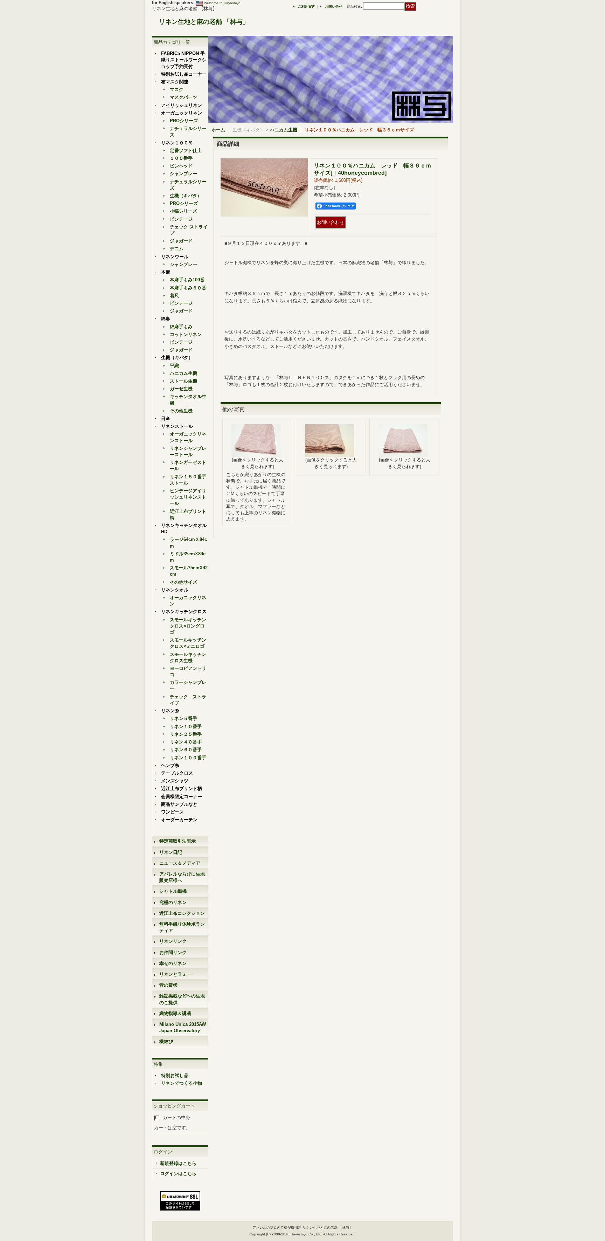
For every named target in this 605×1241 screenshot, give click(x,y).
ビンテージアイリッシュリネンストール (188, 497)
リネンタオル (174, 589)
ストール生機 (183, 381)
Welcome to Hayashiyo (222, 3)
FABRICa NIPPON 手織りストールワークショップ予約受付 (184, 60)
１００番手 (181, 158)
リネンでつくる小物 (181, 1083)
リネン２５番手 (186, 734)
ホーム (218, 129)
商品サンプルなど (179, 804)
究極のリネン (173, 902)
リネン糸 (170, 710)
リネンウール (174, 256)
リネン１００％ (177, 142)
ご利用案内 (306, 6)
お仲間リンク (173, 952)
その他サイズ (183, 582)
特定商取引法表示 (177, 841)
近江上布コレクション (182, 913)
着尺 (174, 295)
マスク (176, 89)
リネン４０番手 (186, 742)
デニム (176, 248)
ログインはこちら (178, 1173)
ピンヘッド (181, 166)
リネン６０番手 (186, 749)
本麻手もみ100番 (187, 279)
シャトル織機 (173, 891)
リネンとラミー (175, 974)
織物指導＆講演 (175, 1013)
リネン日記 (170, 852)
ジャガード (181, 241)
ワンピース (172, 812)
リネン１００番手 (188, 757)
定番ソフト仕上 (186, 150)
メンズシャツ (174, 780)
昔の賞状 (168, 985)
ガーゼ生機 (181, 388)
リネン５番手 (183, 718)
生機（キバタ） (186, 195)
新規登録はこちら (178, 1163)
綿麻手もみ (181, 326)
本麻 (165, 272)
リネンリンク (173, 941)
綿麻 (165, 318)
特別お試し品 (174, 1075)
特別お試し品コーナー (184, 74)
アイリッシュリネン (181, 105)
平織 (174, 365)
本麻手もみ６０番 (188, 287)
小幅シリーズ (183, 211)
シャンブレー (183, 173)
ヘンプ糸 (170, 765)
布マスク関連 (174, 81)
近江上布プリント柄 (181, 788)
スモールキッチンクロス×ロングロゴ (188, 626)
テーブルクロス (177, 773)
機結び (166, 1041)
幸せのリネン (173, 963)
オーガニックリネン (181, 113)
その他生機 (181, 410)
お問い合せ (333, 6)
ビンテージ (181, 219)
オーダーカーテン (179, 819)
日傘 (165, 418)
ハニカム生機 (183, 373)
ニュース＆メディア (179, 863)
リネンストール (177, 426)
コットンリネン (186, 334)
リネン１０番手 (186, 726)
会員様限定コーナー (181, 796)
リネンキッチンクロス (184, 611)
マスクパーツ (183, 97)
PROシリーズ (184, 120)
